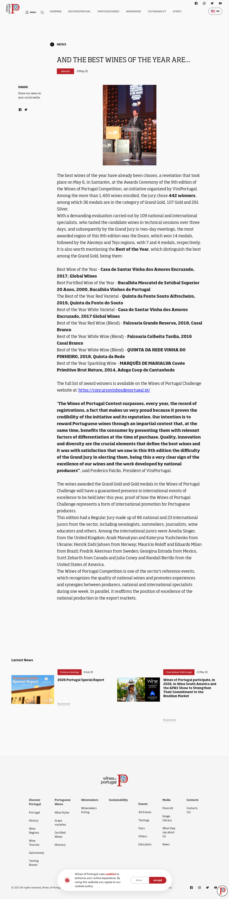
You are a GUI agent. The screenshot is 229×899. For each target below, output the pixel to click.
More (139, 880)
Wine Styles (62, 812)
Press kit (167, 808)
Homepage (56, 11)
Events (177, 11)
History (34, 820)
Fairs (141, 828)
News (61, 44)
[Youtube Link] (220, 3)
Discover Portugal (79, 11)
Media (166, 800)
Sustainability (157, 11)
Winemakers (133, 11)
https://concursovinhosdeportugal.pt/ (114, 390)
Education (144, 844)
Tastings (143, 820)
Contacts (192, 800)
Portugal (34, 812)
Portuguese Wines (108, 11)
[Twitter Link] (25, 109)
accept (158, 880)
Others (142, 836)
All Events (144, 812)
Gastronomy (36, 852)
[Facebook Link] (19, 109)
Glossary (60, 844)
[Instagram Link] (204, 3)
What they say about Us (168, 832)
